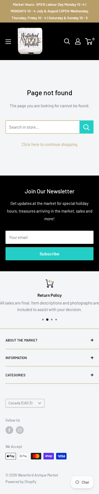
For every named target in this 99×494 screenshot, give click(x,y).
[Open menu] (8, 41)
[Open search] (67, 41)
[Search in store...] (86, 127)
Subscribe (49, 253)
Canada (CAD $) (20, 403)
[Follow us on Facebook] (9, 430)
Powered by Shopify (21, 481)
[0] (89, 41)
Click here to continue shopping (49, 144)
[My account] (78, 41)
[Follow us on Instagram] (20, 430)
